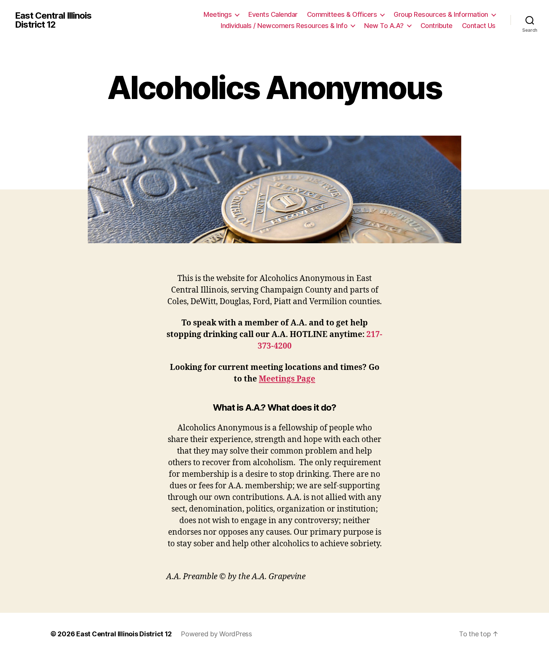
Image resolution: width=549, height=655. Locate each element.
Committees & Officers (342, 14)
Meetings (218, 14)
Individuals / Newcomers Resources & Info (284, 26)
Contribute (437, 26)
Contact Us (479, 26)
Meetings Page (287, 379)
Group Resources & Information (441, 14)
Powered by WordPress (216, 634)
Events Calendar (273, 14)
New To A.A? (384, 26)
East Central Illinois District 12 (53, 20)
